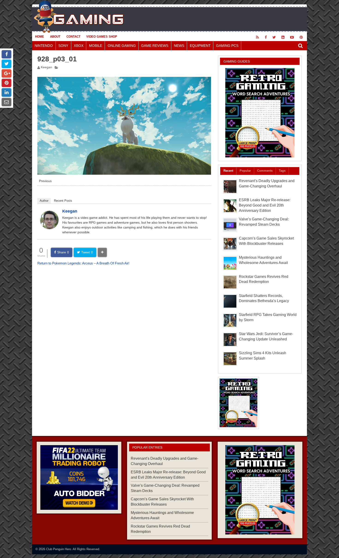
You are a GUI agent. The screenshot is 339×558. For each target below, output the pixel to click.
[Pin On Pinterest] (6, 83)
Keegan (46, 67)
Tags (282, 170)
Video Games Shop (101, 36)
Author (44, 200)
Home (39, 36)
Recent (228, 170)
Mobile (95, 46)
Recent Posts (63, 200)
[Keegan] (49, 228)
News (179, 46)
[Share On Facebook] (6, 54)
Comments (265, 170)
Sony (63, 46)
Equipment (200, 46)
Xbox (78, 46)
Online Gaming (122, 46)
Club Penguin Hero (58, 549)
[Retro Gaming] (260, 112)
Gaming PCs (227, 46)
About (55, 36)
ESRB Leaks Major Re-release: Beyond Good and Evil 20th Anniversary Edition (264, 205)
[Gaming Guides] (79, 477)
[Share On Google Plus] (6, 73)
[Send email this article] (6, 102)
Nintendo (44, 46)
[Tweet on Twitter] (6, 64)
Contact (73, 36)
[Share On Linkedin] (6, 92)
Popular (245, 170)
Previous (45, 181)
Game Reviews (154, 46)
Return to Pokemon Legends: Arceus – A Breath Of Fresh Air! (83, 263)
